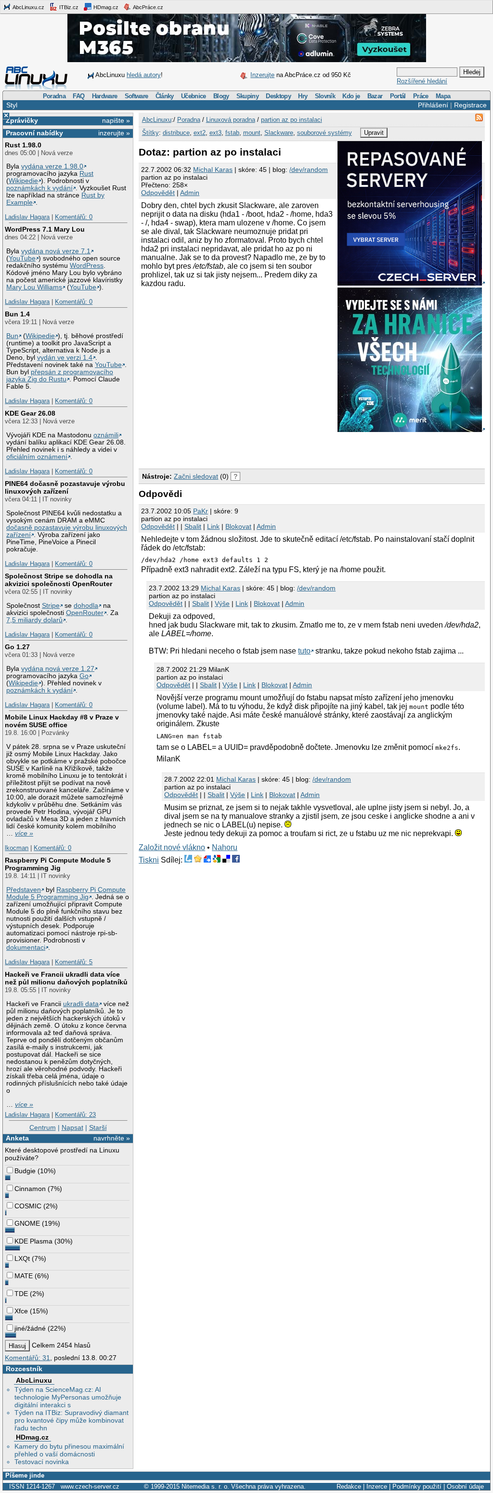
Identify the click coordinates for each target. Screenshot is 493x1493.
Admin (189, 192)
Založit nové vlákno (172, 847)
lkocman (16, 847)
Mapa (443, 96)
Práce (420, 96)
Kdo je (351, 96)
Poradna (54, 96)
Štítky (150, 132)
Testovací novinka (41, 1462)
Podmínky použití (416, 1486)
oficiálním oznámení (36, 456)
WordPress (87, 265)
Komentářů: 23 (75, 1114)
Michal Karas (213, 169)
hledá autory (144, 75)
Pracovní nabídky (34, 133)
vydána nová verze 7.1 (56, 251)
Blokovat (238, 526)
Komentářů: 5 (73, 962)
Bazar (375, 96)
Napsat (72, 1127)
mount (251, 132)
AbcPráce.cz (147, 7)
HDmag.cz (105, 7)
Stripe (51, 605)
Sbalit (192, 526)
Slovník (325, 96)
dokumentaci (25, 947)
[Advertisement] (251, 448)
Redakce (349, 1486)
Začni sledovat (196, 476)
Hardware (104, 96)
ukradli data (81, 1004)
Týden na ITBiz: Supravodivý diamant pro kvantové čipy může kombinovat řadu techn (71, 1420)
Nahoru (224, 847)
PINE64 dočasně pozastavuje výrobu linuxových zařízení (65, 487)
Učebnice (193, 96)
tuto (304, 651)
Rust (86, 173)
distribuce (176, 132)
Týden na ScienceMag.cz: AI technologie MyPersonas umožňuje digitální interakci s (67, 1397)
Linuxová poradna (230, 119)
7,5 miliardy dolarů (34, 620)
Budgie (25, 1171)
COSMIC (27, 1206)
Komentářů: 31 (27, 1358)
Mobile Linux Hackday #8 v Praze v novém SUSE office (62, 721)
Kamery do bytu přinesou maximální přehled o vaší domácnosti (69, 1450)
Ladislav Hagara (27, 217)
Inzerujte (262, 75)
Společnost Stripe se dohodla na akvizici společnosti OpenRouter (59, 580)
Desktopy (278, 96)
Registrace (470, 105)
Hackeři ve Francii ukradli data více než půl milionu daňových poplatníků (66, 978)
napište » (116, 120)
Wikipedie (23, 180)
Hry (302, 96)
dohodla (86, 605)
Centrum (42, 1127)
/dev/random (308, 169)
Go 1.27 (17, 647)
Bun (12, 336)
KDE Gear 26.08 (30, 413)
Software (136, 96)
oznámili (105, 435)
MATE (23, 1276)
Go (84, 676)
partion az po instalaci (291, 119)
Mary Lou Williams (34, 287)
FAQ (78, 96)
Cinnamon (30, 1188)
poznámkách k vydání (39, 188)
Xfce (21, 1311)
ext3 (215, 132)
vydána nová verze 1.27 (57, 668)
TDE (21, 1293)
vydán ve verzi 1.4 (64, 357)
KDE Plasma (33, 1241)
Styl (11, 105)
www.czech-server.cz (90, 1486)
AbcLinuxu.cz (28, 7)
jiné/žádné (30, 1328)
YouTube (22, 258)
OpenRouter (85, 612)
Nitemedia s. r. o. (205, 1486)
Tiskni (149, 860)
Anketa (17, 1138)
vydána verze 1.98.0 (52, 166)
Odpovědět (158, 192)
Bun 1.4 (17, 314)
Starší (98, 1127)
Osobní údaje (465, 1486)
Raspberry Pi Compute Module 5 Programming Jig (58, 864)
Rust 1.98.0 (23, 145)
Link (213, 526)
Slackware (278, 132)
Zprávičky (22, 120)
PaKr (200, 511)
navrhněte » (111, 1138)
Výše (222, 603)
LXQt (22, 1258)
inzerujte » (114, 133)
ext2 (200, 132)
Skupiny (247, 96)
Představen (23, 889)
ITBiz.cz (68, 7)
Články (165, 96)
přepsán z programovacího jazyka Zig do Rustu (59, 375)
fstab (232, 132)
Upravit (374, 132)
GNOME (27, 1223)
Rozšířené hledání (422, 81)
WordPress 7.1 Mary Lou (45, 229)
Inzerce (376, 1486)
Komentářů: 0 (73, 217)
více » (24, 833)
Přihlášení (433, 105)
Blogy (221, 96)
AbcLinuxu (34, 1380)
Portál (398, 96)
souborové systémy (324, 132)
